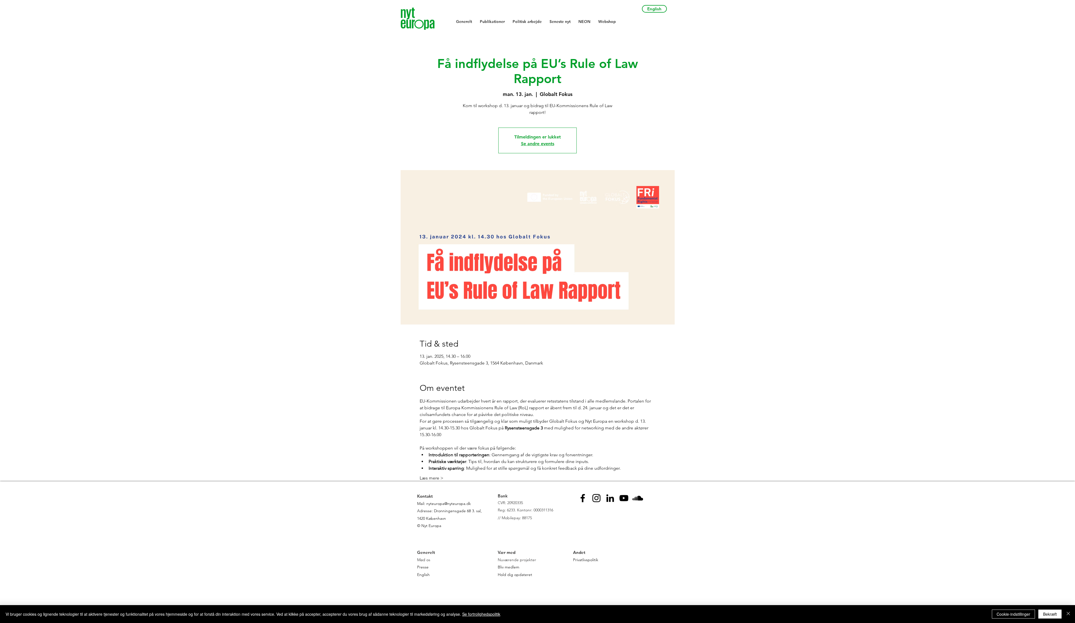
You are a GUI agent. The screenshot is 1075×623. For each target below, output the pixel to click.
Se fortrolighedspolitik (481, 614)
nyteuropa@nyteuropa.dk (448, 503)
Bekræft (1050, 614)
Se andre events (537, 143)
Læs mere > (431, 478)
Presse (423, 567)
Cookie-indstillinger (1013, 614)
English (423, 574)
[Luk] (1068, 614)
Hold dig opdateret (515, 574)
